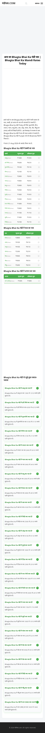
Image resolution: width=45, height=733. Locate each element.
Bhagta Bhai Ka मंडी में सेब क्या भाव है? (18, 645)
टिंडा (6, 199)
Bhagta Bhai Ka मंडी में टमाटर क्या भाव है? (19, 445)
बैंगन (6, 172)
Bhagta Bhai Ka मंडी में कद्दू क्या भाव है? (18, 474)
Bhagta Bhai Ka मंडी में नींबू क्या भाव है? (18, 688)
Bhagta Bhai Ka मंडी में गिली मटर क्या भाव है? (20, 588)
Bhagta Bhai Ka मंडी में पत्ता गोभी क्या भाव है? (20, 574)
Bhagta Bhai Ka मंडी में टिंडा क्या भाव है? (18, 559)
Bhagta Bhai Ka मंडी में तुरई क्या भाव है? (18, 545)
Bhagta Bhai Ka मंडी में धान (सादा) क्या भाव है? (20, 702)
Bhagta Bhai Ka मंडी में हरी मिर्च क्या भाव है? (19, 402)
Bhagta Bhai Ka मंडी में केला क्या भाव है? (18, 488)
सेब (5, 256)
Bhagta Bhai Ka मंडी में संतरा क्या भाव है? (19, 631)
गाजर (6, 213)
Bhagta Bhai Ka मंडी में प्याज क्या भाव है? (19, 459)
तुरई (6, 194)
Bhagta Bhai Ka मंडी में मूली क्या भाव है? (18, 616)
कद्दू (5, 185)
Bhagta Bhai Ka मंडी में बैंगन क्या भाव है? (18, 431)
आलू (6, 158)
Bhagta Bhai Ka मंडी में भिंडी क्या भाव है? (18, 516)
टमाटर (6, 176)
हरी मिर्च (7, 163)
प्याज (6, 181)
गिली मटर (7, 208)
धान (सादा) (7, 281)
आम (6, 242)
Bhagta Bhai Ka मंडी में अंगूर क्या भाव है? (18, 531)
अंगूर (6, 247)
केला (6, 238)
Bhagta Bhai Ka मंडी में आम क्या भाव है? (18, 502)
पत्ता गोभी (7, 204)
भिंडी (6, 190)
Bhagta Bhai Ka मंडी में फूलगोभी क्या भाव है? (20, 416)
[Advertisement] (22, 29)
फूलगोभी (7, 167)
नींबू (6, 265)
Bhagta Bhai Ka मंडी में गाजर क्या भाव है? (19, 602)
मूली (6, 217)
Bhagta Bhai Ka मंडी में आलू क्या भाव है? (18, 388)
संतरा (6, 251)
